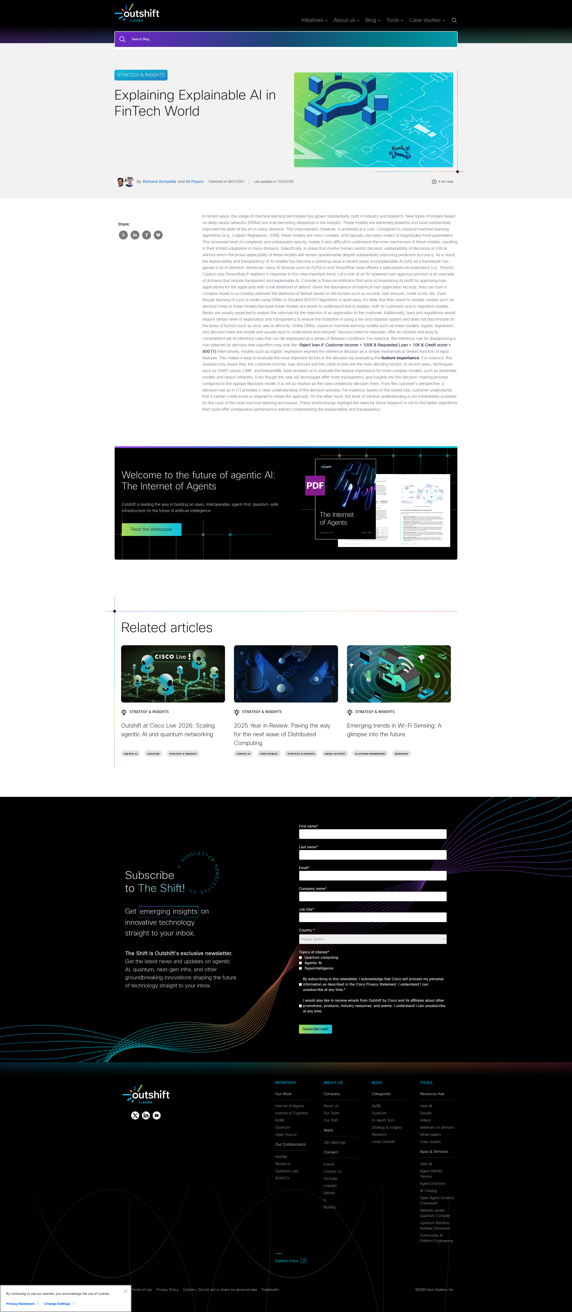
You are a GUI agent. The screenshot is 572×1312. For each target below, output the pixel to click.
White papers (430, 1134)
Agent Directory (432, 1183)
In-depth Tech (383, 1120)
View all (426, 1106)
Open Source (269, 754)
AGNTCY (282, 1178)
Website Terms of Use (135, 1289)
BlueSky (330, 1207)
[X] (135, 1115)
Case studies (430, 1142)
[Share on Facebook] (146, 235)
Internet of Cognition (291, 1113)
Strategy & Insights (183, 754)
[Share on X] (123, 235)
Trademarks (270, 1289)
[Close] (125, 1291)
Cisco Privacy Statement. (376, 984)
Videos (425, 1120)
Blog (370, 20)
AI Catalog (428, 1191)
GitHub (329, 1193)
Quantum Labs (287, 1171)
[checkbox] (373, 963)
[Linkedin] (146, 1115)
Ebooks (426, 1113)
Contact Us (333, 1171)
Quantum (153, 754)
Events (329, 1164)
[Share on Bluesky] (158, 235)
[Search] (122, 39)
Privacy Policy (168, 1289)
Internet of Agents (289, 1106)
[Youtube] (157, 1115)
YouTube (330, 1179)
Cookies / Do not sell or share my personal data (220, 1289)
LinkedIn (330, 1186)
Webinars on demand (437, 1127)
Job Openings (335, 1142)
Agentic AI (130, 754)
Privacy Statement (20, 1304)
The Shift (331, 1120)
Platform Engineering (370, 754)
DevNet (281, 1157)
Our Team (331, 1113)
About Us (331, 1106)
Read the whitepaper (151, 529)
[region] (65, 1298)
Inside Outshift (335, 754)
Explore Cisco (286, 1261)
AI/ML (280, 1120)
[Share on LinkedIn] (134, 235)
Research (401, 754)
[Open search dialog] (454, 20)
